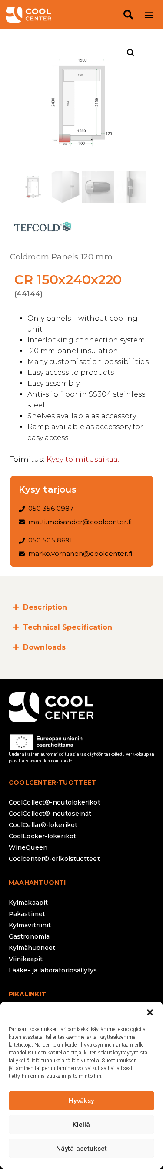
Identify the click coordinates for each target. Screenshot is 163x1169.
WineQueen (28, 847)
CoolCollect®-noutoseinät (50, 814)
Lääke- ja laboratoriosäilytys (53, 970)
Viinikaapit (26, 959)
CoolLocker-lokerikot (42, 836)
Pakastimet (27, 914)
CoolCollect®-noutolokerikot (54, 802)
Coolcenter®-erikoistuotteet (54, 859)
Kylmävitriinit (30, 925)
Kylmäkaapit (28, 902)
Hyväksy (81, 1101)
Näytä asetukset (81, 1149)
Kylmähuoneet (32, 948)
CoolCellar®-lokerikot (43, 825)
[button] (150, 1012)
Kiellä (81, 1125)
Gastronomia (29, 936)
